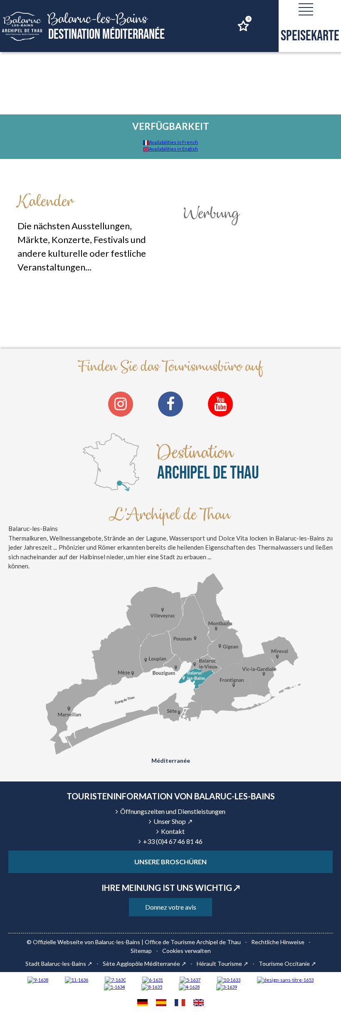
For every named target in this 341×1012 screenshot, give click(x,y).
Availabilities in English (173, 148)
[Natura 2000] (228, 979)
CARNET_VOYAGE (248, 18)
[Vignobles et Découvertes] (151, 986)
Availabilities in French (173, 142)
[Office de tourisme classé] (76, 979)
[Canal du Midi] (115, 979)
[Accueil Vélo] (226, 986)
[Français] (180, 1003)
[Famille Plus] (189, 986)
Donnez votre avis (170, 907)
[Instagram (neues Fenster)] (120, 404)
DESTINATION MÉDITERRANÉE (106, 27)
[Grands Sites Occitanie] (114, 986)
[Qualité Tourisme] (285, 979)
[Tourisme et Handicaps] (37, 979)
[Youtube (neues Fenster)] (220, 404)
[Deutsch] (142, 1003)
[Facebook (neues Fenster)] (170, 404)
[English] (198, 1003)
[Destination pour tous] (190, 979)
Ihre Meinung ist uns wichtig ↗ (170, 888)
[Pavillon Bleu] (152, 979)
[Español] (161, 1003)
